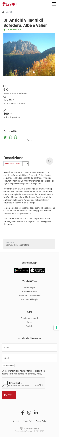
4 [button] (34, 72)
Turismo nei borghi (29, 299)
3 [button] (30, 72)
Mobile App (29, 287)
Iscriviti (8, 395)
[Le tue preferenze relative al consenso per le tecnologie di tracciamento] (56, 328)
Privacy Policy (8, 366)
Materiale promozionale (29, 295)
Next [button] (50, 55)
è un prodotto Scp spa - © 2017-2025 (29, 431)
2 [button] (27, 72)
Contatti (29, 326)
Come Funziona (29, 291)
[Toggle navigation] (54, 4)
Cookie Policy (41, 421)
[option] (29, 54)
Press (29, 322)
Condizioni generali (29, 318)
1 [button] (23, 72)
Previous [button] (8, 55)
